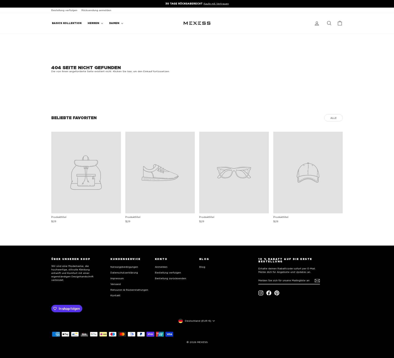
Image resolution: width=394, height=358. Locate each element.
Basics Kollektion (66, 23)
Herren (94, 23)
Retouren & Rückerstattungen (129, 289)
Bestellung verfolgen (64, 10)
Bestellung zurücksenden (170, 278)
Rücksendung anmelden (96, 10)
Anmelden (161, 266)
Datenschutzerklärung (124, 272)
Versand (115, 284)
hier (129, 71)
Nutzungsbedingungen (124, 266)
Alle (333, 117)
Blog (202, 266)
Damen (114, 23)
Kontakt (115, 295)
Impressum (117, 278)
